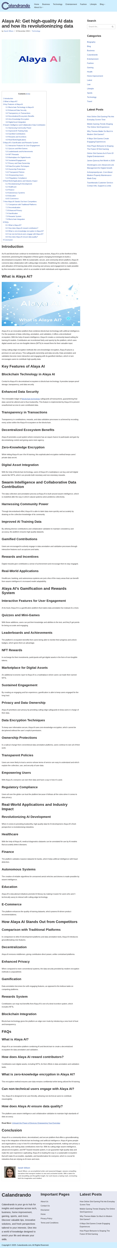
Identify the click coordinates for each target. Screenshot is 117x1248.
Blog (89, 46)
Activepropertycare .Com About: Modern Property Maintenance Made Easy (100, 175)
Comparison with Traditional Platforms (21, 204)
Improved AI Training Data (17, 131)
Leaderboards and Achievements (19, 151)
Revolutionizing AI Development (19, 184)
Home (36, 4)
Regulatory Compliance (16, 178)
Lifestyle (93, 4)
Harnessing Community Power (18, 128)
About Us (44, 1202)
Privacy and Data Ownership (18, 163)
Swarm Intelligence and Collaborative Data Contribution (24, 125)
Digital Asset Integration (16, 122)
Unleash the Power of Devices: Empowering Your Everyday (36, 1123)
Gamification (12, 213)
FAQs (6, 222)
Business (46, 4)
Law (88, 84)
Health (89, 72)
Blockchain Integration (15, 219)
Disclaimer (45, 1210)
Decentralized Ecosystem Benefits (20, 116)
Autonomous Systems (15, 193)
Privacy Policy (46, 1218)
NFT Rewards (12, 154)
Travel (89, 101)
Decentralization (13, 207)
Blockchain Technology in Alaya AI (20, 107)
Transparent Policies (15, 172)
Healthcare (11, 187)
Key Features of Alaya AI (13, 104)
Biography (91, 42)
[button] (104, 4)
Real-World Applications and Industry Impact (20, 181)
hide (28, 94)
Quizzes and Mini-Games (17, 148)
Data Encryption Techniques (17, 166)
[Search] (112, 26)
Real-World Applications (16, 140)
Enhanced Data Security (16, 110)
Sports (89, 93)
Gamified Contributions (15, 134)
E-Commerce (12, 199)
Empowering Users (15, 175)
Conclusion (8, 240)
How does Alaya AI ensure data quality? (22, 237)
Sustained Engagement (16, 160)
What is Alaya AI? (10, 101)
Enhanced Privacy (14, 210)
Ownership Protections (15, 169)
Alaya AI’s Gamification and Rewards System (20, 143)
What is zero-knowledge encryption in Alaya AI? (25, 231)
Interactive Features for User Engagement (23, 145)
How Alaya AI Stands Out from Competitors (20, 201)
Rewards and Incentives (16, 137)
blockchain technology (31, 399)
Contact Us (45, 1206)
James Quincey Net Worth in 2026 (101, 161)
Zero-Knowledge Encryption (17, 119)
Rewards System (13, 216)
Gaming (90, 68)
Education (11, 196)
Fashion (83, 4)
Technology (57, 4)
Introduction (8, 98)
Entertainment (71, 4)
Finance (10, 190)
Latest (89, 80)
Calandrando (92, 55)
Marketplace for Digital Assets (18, 157)
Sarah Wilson (8, 31)
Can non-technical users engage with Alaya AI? (24, 234)
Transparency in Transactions (18, 113)
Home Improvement (95, 76)
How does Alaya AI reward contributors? (22, 228)
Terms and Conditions (49, 1223)
